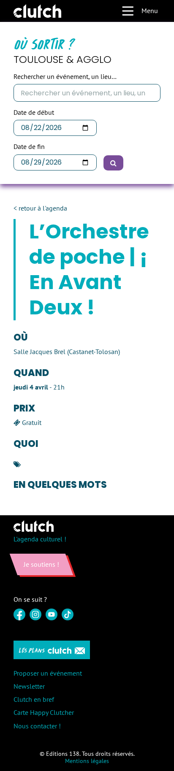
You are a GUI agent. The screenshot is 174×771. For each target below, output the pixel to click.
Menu (149, 10)
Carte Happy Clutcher (44, 712)
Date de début (34, 112)
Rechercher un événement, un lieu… (65, 77)
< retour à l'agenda (40, 208)
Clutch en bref (34, 699)
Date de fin (29, 147)
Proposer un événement (48, 673)
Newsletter (29, 686)
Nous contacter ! (37, 726)
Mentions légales (87, 761)
